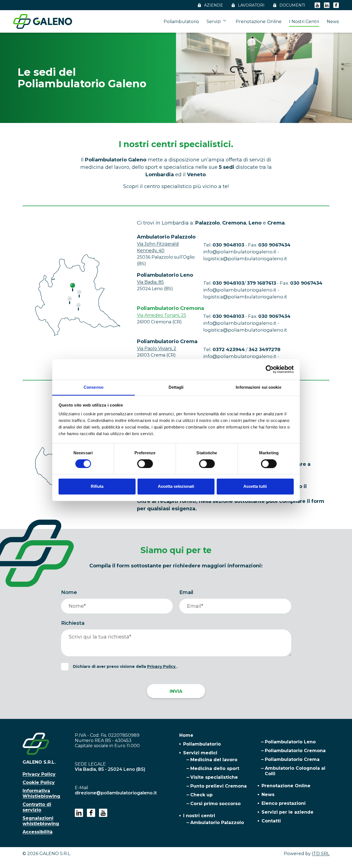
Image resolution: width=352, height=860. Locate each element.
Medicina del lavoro (213, 759)
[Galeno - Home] (42, 21)
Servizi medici (200, 752)
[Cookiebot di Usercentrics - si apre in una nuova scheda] (270, 369)
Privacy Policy (162, 666)
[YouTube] (317, 5)
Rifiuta (97, 486)
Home (186, 735)
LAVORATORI (251, 5)
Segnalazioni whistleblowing (41, 821)
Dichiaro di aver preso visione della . (125, 666)
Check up (201, 794)
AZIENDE (213, 5)
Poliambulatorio (181, 21)
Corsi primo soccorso (215, 803)
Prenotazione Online (259, 21)
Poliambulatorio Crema (292, 759)
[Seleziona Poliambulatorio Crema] (79, 294)
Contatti (271, 820)
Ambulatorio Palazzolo (217, 822)
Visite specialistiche (214, 777)
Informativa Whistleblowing (41, 793)
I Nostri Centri (304, 21)
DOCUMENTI (292, 5)
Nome (69, 592)
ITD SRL (320, 853)
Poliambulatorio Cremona (295, 750)
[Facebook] (336, 5)
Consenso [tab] (93, 387)
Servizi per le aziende (288, 812)
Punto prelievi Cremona (218, 786)
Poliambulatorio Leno (290, 741)
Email (186, 592)
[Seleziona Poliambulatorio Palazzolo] (69, 300)
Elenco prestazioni (284, 803)
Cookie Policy (39, 782)
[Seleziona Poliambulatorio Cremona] (72, 287)
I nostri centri (199, 815)
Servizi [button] (214, 21)
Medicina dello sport (214, 768)
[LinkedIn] (326, 5)
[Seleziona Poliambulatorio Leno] (78, 306)
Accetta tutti (255, 486)
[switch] (145, 463)
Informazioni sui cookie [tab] (258, 387)
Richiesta (72, 623)
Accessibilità (38, 831)
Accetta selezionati (176, 486)
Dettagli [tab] (176, 387)
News (333, 21)
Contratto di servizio (37, 807)
